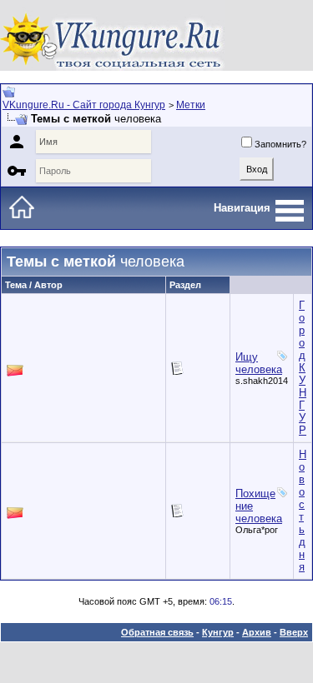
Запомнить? (280, 144)
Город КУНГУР (302, 367)
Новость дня (302, 510)
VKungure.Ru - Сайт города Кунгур (84, 105)
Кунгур (218, 632)
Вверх (294, 632)
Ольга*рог (256, 530)
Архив (256, 632)
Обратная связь (157, 632)
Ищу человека (258, 363)
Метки (190, 105)
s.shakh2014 (261, 381)
